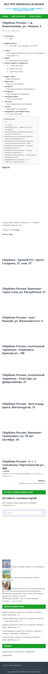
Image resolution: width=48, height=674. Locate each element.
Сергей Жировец (8, 631)
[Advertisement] (24, 538)
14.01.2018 (7, 31)
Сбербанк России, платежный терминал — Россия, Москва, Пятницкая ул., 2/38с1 (19, 142)
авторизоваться (8, 505)
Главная (5, 16)
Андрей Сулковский (9, 625)
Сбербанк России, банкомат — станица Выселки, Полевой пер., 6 (18, 151)
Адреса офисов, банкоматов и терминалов (18, 652)
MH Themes (37, 672)
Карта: (10, 125)
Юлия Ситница (7, 637)
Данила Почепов (8, 612)
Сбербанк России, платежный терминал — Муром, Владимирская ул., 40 (19, 138)
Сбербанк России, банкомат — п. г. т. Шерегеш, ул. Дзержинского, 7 (17, 161)
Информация (7, 655)
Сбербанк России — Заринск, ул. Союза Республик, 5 (18, 128)
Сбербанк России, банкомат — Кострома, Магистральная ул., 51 (19, 147)
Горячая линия (35, 16)
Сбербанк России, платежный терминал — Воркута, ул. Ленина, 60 (19, 133)
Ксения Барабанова (9, 618)
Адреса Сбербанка (18, 16)
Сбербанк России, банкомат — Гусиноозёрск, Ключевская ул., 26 (20, 156)
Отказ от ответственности (11, 665)
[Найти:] (24, 513)
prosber (16, 31)
